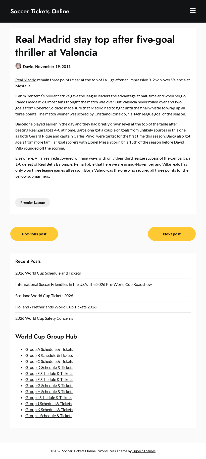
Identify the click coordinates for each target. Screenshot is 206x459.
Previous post (34, 233)
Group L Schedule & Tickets (48, 415)
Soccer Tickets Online (39, 11)
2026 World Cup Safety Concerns (44, 318)
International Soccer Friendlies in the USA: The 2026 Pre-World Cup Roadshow (83, 284)
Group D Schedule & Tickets (49, 367)
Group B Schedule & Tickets (49, 355)
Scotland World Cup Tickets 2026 (44, 295)
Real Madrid (25, 79)
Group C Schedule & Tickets (49, 361)
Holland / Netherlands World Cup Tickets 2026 (55, 306)
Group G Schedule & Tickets (49, 385)
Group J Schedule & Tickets (48, 403)
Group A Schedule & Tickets (49, 349)
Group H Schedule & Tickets (49, 391)
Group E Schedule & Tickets (49, 373)
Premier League (32, 202)
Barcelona (24, 123)
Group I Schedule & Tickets (48, 397)
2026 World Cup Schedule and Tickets (48, 273)
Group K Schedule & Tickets (49, 409)
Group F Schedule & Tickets (49, 379)
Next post (172, 233)
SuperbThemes (144, 451)
